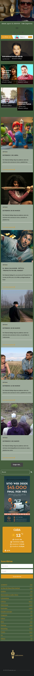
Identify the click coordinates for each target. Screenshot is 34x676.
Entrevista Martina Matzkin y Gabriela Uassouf (6, 74)
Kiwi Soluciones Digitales (23, 670)
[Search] (31, 472)
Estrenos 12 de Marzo (11, 386)
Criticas (5, 152)
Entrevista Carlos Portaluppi (23, 76)
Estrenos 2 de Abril (10, 155)
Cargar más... (17, 464)
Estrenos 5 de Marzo (11, 441)
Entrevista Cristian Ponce (25, 103)
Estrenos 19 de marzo (11, 328)
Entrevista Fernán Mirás (12, 56)
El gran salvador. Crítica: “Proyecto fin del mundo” (13, 269)
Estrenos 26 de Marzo (11, 211)
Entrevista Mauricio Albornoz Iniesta (6, 98)
